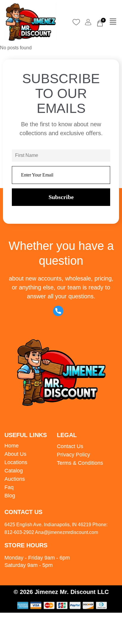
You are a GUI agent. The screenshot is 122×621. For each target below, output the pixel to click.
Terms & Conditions (80, 463)
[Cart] (100, 23)
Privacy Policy (73, 455)
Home (11, 446)
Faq (9, 487)
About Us (15, 454)
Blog (9, 496)
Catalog (13, 471)
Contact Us (70, 446)
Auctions (14, 479)
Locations (15, 462)
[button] (113, 22)
